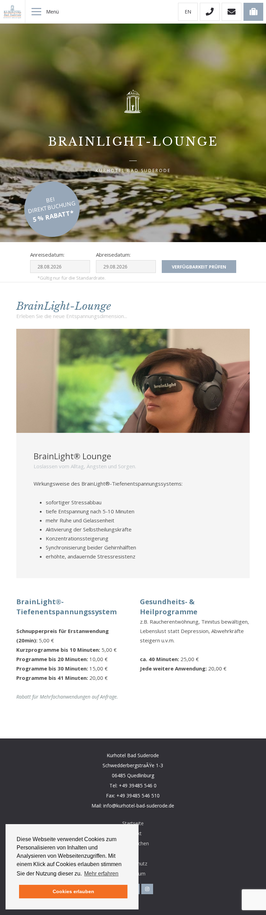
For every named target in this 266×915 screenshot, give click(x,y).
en (188, 11)
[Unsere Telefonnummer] (210, 12)
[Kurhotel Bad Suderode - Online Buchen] (253, 12)
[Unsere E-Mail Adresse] (231, 12)
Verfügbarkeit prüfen (199, 267)
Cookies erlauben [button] (73, 891)
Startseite (133, 823)
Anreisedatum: (47, 254)
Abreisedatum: (113, 254)
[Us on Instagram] (147, 889)
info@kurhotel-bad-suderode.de (138, 805)
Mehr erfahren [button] (101, 873)
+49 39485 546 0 (138, 785)
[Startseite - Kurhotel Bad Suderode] (12, 11)
